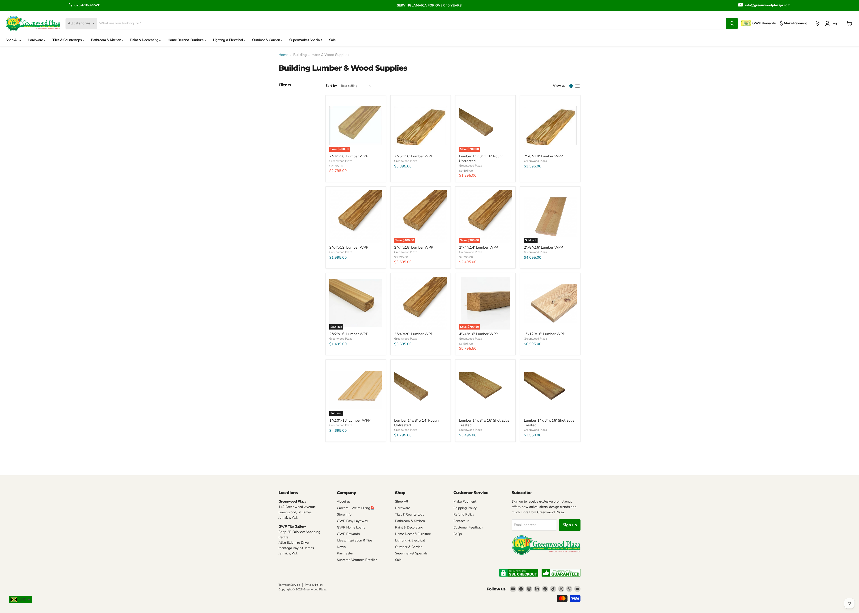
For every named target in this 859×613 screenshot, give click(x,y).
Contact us (461, 521)
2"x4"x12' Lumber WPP (348, 247)
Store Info (344, 514)
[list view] (577, 86)
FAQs (457, 534)
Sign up (570, 525)
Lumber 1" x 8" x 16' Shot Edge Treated (484, 423)
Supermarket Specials (305, 40)
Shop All (12, 40)
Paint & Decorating (144, 40)
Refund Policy (463, 514)
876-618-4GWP (87, 5)
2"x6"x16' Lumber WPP (413, 156)
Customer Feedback (468, 527)
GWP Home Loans (351, 527)
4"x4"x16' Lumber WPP (478, 334)
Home (283, 55)
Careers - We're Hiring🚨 (355, 508)
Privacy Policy (314, 585)
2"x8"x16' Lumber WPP (543, 247)
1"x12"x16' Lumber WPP (544, 334)
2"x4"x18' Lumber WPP (413, 247)
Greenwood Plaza (340, 161)
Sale (332, 40)
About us (343, 501)
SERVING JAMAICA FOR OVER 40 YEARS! (429, 5)
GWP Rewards (348, 534)
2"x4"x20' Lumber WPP (413, 334)
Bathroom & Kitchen (106, 40)
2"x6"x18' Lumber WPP (543, 156)
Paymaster (345, 553)
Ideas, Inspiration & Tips (354, 540)
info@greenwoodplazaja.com (767, 5)
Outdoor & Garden (266, 40)
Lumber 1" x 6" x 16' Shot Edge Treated (549, 423)
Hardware (36, 40)
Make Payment (464, 501)
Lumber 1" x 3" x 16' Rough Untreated (481, 158)
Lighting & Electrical (228, 40)
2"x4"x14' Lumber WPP (478, 247)
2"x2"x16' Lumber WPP (348, 334)
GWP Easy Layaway (352, 521)
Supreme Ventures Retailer (357, 560)
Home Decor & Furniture (186, 40)
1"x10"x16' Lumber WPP (349, 420)
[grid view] (571, 86)
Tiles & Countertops (67, 40)
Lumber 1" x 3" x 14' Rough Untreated (416, 423)
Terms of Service (289, 585)
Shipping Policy (465, 508)
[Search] (732, 23)
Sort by (331, 86)
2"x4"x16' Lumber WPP (348, 156)
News (341, 547)
